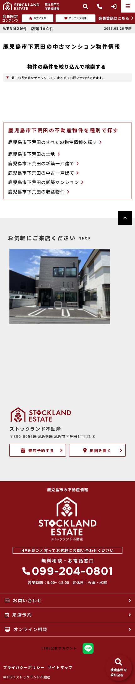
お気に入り (40, 18)
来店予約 (22, 615)
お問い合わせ (27, 600)
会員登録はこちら (113, 18)
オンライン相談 (30, 629)
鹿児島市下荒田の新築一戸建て (41, 163)
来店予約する (41, 450)
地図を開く (101, 450)
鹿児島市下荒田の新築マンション (43, 182)
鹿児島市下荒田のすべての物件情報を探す (52, 142)
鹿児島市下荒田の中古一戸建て (41, 173)
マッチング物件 (77, 18)
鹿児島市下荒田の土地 (32, 154)
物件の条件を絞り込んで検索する (66, 66)
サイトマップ (60, 667)
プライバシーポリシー (24, 667)
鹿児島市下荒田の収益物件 (36, 191)
